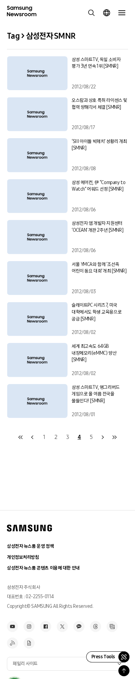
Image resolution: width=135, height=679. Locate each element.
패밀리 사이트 (25, 664)
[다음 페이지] (102, 437)
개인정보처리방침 (23, 557)
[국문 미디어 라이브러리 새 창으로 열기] (112, 626)
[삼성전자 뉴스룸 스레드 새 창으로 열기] (95, 626)
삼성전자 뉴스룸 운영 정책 (30, 546)
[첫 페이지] (20, 437)
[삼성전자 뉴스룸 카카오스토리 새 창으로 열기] (78, 626)
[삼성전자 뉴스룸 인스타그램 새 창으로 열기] (29, 626)
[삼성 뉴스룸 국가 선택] (106, 13)
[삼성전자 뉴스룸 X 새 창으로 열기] (62, 626)
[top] (123, 670)
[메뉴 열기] (122, 13)
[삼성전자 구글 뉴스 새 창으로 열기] (29, 643)
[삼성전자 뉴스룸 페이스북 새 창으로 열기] (45, 626)
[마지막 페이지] (114, 437)
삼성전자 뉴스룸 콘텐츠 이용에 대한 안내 (43, 568)
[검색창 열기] (91, 13)
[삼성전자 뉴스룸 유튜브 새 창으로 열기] (12, 626)
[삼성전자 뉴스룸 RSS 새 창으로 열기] (12, 643)
